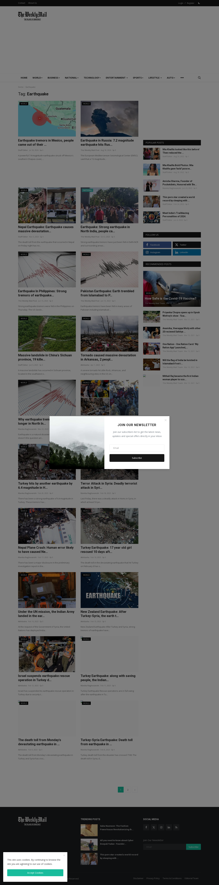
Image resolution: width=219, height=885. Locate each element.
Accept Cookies (35, 872)
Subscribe (137, 457)
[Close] (166, 420)
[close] (64, 855)
